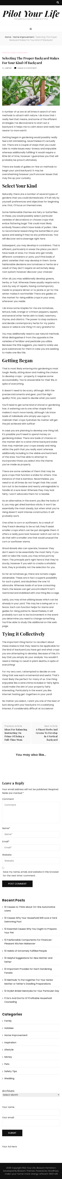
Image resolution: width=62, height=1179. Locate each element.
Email (5, 841)
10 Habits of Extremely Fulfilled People (25, 950)
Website (7, 854)
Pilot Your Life (31, 13)
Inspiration (10, 1042)
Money (8, 1057)
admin (8, 68)
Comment (8, 799)
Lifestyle (9, 1049)
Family (8, 1020)
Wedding (9, 1078)
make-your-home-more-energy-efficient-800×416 (31, 1173)
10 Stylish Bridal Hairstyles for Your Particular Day (31, 991)
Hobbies (9, 1028)
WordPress (53, 1170)
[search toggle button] (58, 3)
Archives (8, 1091)
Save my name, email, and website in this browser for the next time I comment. (31, 873)
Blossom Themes (26, 1170)
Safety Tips (10, 1071)
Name (6, 828)
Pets (6, 1064)
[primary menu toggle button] (31, 29)
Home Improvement (15, 52)
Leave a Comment (27, 68)
